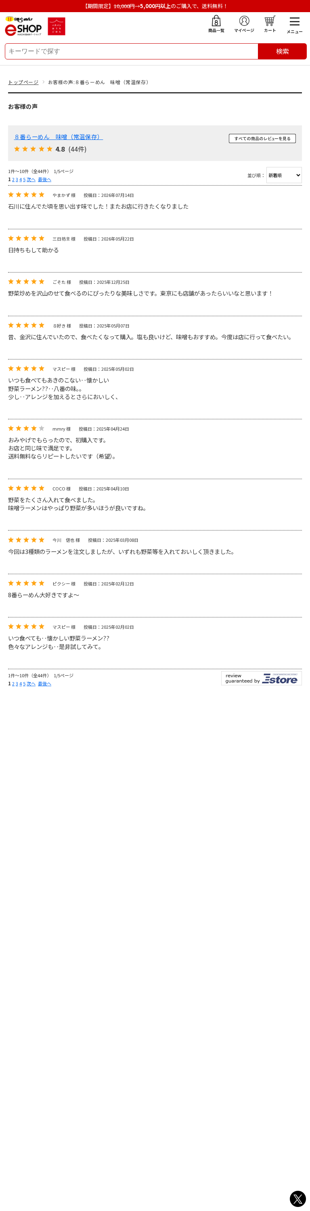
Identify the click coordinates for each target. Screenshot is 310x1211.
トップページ (23, 81)
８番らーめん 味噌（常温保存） (58, 136)
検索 (282, 51)
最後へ (44, 179)
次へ (31, 179)
